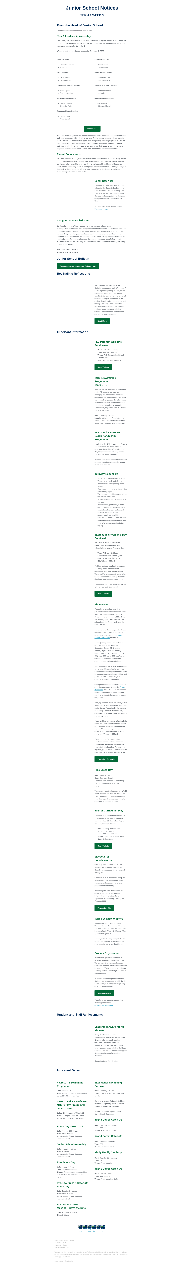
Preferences (58, 1261)
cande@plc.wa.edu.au (104, 1005)
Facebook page (101, 209)
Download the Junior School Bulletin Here (78, 266)
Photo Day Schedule (106, 759)
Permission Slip (104, 908)
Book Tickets (103, 367)
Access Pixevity (104, 993)
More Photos (92, 129)
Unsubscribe (69, 1261)
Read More (102, 321)
